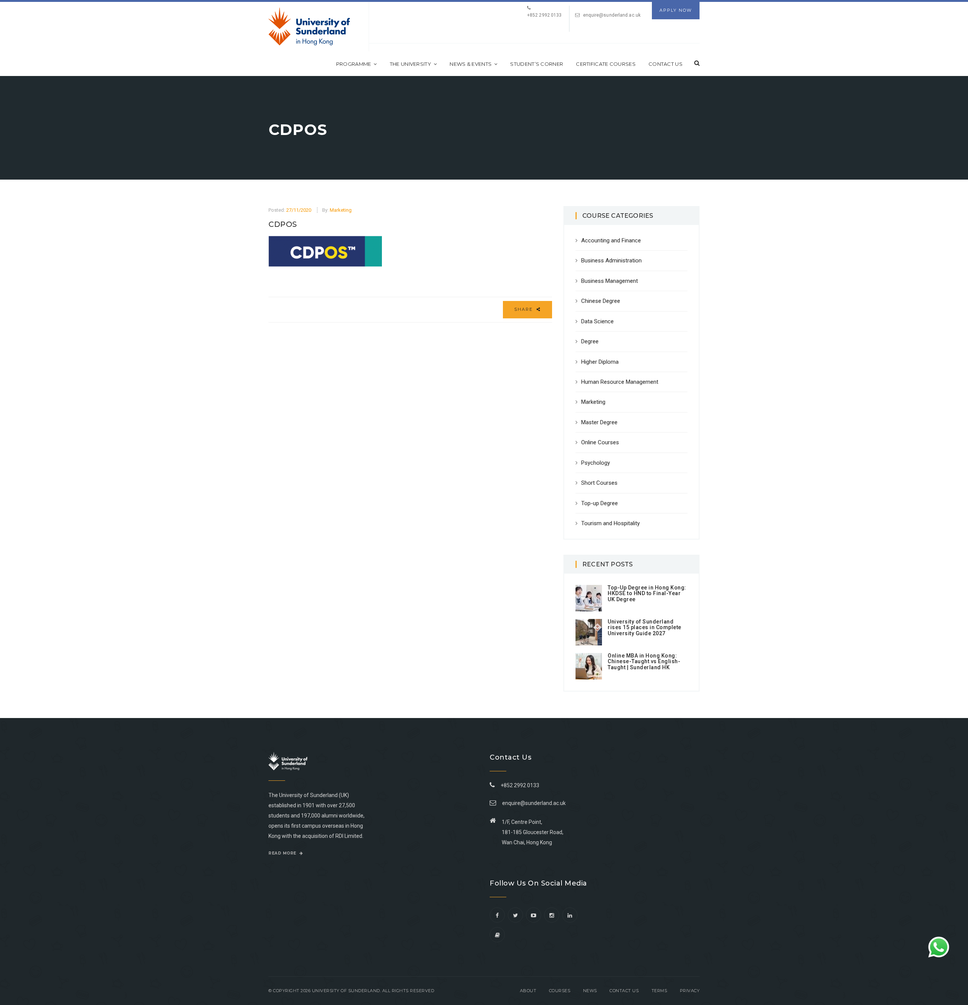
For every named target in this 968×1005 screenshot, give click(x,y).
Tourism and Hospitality (610, 523)
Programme (353, 64)
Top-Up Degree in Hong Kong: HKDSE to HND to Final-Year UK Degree (647, 593)
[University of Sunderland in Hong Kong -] (309, 26)
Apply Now (675, 10)
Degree (590, 341)
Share (524, 309)
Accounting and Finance (611, 240)
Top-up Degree (599, 503)
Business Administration (611, 260)
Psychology (595, 462)
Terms (659, 990)
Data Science (597, 321)
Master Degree (599, 422)
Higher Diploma (600, 361)
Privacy (690, 990)
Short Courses (599, 482)
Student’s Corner (536, 64)
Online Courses (600, 442)
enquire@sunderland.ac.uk (612, 15)
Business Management (609, 281)
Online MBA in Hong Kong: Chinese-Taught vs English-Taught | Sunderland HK (644, 661)
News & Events (471, 64)
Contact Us (665, 64)
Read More (283, 853)
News (590, 990)
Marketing (341, 210)
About (528, 990)
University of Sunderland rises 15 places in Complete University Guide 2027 (644, 627)
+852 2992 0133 (518, 785)
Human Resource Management (619, 381)
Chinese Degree (600, 301)
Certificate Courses (606, 64)
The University (410, 64)
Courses (560, 990)
